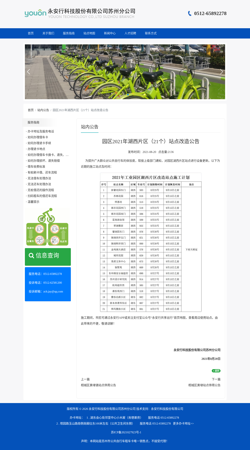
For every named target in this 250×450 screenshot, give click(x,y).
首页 (31, 33)
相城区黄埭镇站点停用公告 (98, 385)
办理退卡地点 (36, 149)
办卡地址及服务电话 (41, 131)
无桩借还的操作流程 (41, 190)
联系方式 (151, 33)
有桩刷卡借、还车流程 (42, 172)
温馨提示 (33, 201)
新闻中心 (110, 33)
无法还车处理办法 (39, 184)
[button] (28, 71)
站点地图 (89, 33)
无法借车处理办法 (39, 178)
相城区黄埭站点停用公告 (204, 385)
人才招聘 (130, 33)
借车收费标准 (36, 166)
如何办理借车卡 (38, 137)
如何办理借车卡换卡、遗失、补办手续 (52, 154)
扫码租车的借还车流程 (42, 195)
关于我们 (48, 33)
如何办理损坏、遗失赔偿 (44, 160)
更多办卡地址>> (183, 423)
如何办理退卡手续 (39, 143)
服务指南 (69, 33)
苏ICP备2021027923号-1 (126, 432)
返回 (216, 370)
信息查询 (46, 255)
